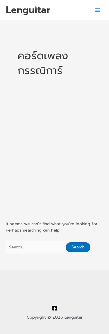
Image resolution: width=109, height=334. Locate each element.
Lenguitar (28, 10)
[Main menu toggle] (97, 10)
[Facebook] (54, 308)
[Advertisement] (54, 155)
